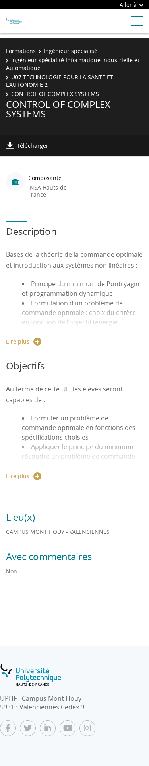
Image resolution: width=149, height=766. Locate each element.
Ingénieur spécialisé (70, 51)
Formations (21, 51)
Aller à (128, 4)
